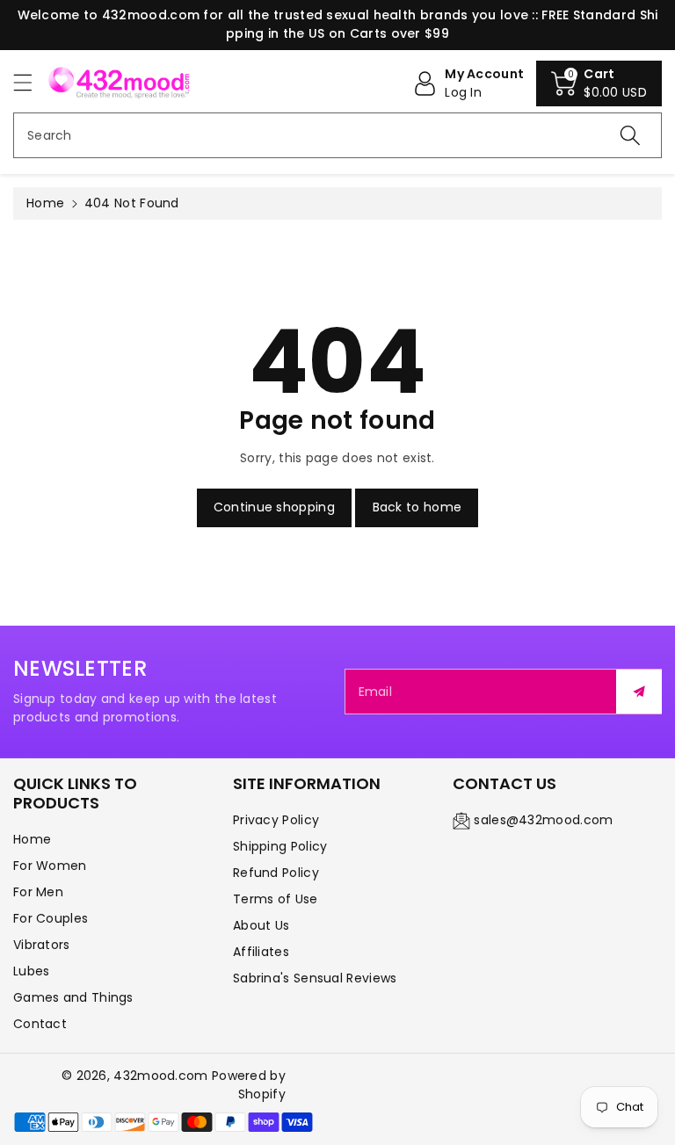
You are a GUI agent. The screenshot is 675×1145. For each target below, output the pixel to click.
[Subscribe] (639, 692)
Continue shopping (274, 507)
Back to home (417, 507)
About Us (261, 925)
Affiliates (261, 951)
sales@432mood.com (543, 820)
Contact (40, 1024)
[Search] (630, 135)
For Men (38, 892)
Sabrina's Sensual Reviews (315, 978)
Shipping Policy (280, 846)
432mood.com (160, 1075)
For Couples (50, 918)
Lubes (31, 971)
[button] (30, 82)
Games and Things (73, 997)
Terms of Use (275, 899)
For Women (50, 865)
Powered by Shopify (249, 1085)
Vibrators (41, 944)
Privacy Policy (276, 820)
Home (45, 203)
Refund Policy (276, 872)
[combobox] (337, 135)
